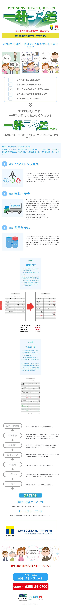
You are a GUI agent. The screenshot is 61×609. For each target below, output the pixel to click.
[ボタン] (30, 573)
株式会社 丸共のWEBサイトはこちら (30, 604)
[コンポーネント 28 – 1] (30, 583)
